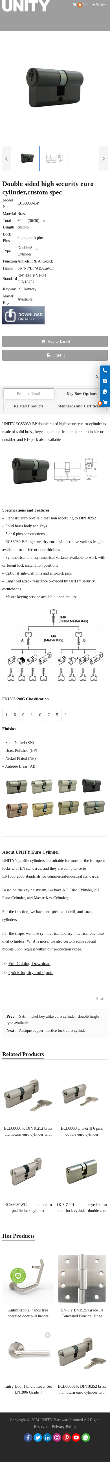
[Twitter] (38, 1437)
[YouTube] (76, 1437)
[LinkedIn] (47, 1437)
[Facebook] (28, 1437)
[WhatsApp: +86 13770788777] (105, 392)
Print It (59, 355)
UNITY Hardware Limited (61, 1420)
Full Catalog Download (29, 963)
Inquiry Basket (93, 5)
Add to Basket (59, 341)
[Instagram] (57, 1437)
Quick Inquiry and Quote (30, 972)
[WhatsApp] (86, 1437)
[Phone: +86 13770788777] (105, 371)
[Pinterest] (66, 1437)
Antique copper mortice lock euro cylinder (53, 1030)
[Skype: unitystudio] (105, 381)
